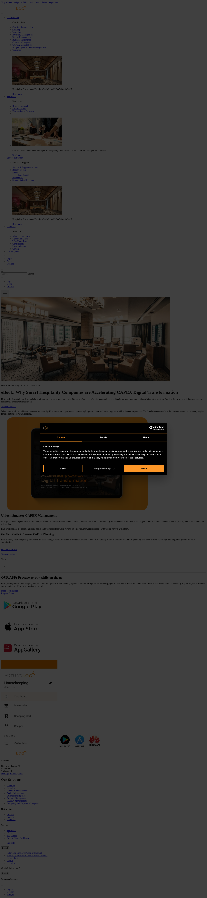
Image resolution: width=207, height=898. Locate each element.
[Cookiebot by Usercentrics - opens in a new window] (151, 428)
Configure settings (102, 468)
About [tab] (146, 437)
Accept (144, 468)
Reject (63, 468)
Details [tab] (103, 437)
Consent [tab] (61, 437)
